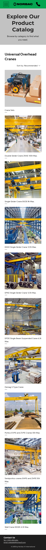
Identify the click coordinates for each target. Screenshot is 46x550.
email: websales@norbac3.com (15, 542)
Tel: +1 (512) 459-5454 (11, 540)
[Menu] (6, 4)
